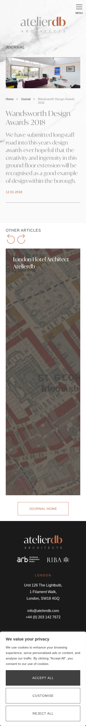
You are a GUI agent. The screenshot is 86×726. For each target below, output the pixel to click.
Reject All (43, 713)
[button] (11, 239)
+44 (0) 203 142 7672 (43, 617)
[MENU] (79, 6)
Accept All (43, 678)
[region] (43, 679)
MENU (79, 13)
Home (10, 99)
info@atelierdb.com (43, 611)
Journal (26, 99)
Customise (43, 695)
